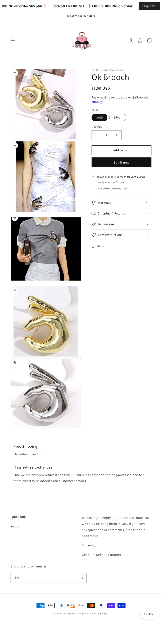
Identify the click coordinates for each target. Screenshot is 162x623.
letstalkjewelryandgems (75, 613)
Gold (99, 117)
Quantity (97, 127)
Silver (118, 117)
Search (15, 526)
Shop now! (149, 6)
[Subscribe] (81, 578)
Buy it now (121, 162)
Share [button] (100, 246)
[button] (12, 40)
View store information (111, 188)
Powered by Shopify (97, 613)
